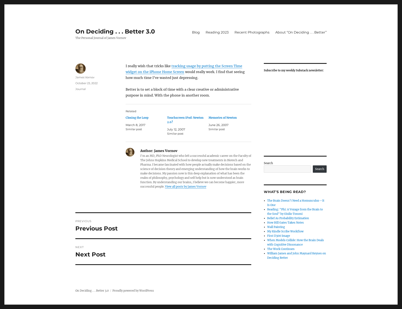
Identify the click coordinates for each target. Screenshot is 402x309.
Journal (80, 89)
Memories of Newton (223, 118)
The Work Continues (281, 249)
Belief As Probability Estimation (288, 218)
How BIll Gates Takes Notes (285, 222)
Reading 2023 (217, 32)
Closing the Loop (137, 118)
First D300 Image (278, 236)
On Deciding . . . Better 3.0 (115, 31)
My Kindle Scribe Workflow (285, 231)
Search (268, 163)
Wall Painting (276, 227)
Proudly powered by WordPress (133, 290)
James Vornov (84, 77)
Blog (196, 32)
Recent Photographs (251, 32)
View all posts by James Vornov (185, 186)
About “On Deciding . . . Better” (301, 32)
